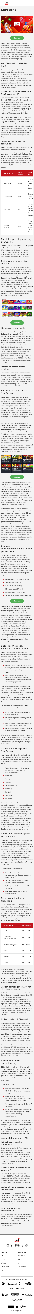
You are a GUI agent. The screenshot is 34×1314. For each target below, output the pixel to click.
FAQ (2, 1256)
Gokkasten (5, 1267)
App (19, 1263)
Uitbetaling (22, 1252)
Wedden (4, 1263)
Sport (3, 1259)
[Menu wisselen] (31, 3)
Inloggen (4, 1252)
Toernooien (22, 1267)
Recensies (21, 1256)
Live (2, 1270)
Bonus (20, 1259)
